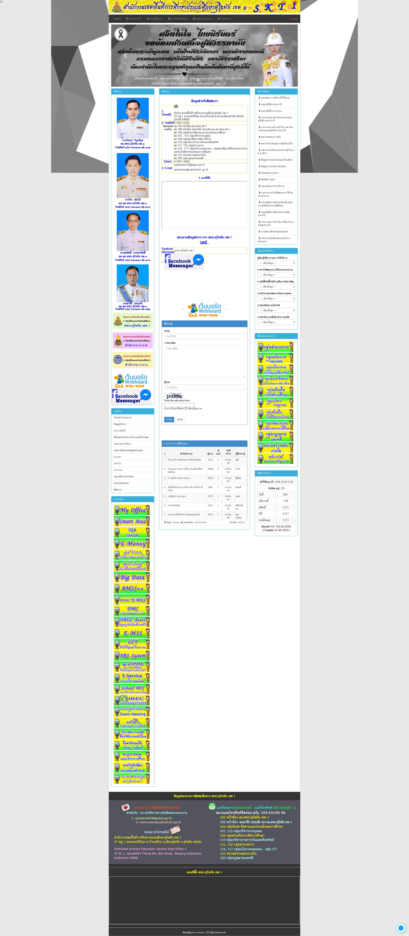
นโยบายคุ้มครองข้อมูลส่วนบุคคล (128, 450)
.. (226, 308)
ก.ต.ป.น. (117, 463)
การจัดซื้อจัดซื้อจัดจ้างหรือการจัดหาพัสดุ (275, 281)
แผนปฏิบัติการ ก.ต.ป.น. (271, 111)
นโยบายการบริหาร (122, 443)
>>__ (184, 261)
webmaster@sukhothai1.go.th (191, 169)
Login (295, 18)
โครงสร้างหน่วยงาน (123, 417)
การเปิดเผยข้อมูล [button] (178, 18)
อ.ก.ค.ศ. (117, 457)
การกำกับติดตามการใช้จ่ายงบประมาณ (275, 269)
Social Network (121, 483)
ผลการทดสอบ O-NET (271, 137)
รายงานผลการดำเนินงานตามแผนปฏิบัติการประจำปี (275, 119)
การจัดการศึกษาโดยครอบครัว (274, 231)
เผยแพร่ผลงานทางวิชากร (272, 186)
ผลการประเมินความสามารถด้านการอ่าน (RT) (276, 152)
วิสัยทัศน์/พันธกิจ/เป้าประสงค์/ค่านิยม (131, 437)
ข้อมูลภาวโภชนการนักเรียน (273, 166)
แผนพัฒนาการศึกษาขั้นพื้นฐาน (275, 97)
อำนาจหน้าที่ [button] (134, 18)
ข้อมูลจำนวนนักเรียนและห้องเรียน (276, 160)
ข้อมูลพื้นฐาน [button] (155, 18)
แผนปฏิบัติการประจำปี (271, 104)
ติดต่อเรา (118, 489)
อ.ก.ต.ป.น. (118, 470)
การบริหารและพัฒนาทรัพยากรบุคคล (274, 293)
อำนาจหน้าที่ (119, 430)
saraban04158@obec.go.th (189, 164)
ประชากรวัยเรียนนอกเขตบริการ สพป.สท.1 (274, 240)
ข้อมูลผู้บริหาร (120, 424)
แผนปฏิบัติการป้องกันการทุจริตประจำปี (273, 214)
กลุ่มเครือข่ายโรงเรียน (124, 476)
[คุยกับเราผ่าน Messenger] (401, 928)
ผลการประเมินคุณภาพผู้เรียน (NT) (277, 143)
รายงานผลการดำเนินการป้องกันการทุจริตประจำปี (276, 223)
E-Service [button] (225, 18)
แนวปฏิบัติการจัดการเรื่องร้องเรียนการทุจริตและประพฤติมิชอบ (275, 204)
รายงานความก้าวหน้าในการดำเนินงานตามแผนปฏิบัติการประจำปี (275, 129)
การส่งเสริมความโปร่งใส (268, 305)
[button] (125, 55)
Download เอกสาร (270, 173)
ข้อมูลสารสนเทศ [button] (203, 18)
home (117, 18)
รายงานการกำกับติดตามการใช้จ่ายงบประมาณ (275, 194)
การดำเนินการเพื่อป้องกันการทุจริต (273, 317)
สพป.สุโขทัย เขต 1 (185, 250)
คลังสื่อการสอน (268, 179)
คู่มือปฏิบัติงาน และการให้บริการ (272, 258)
